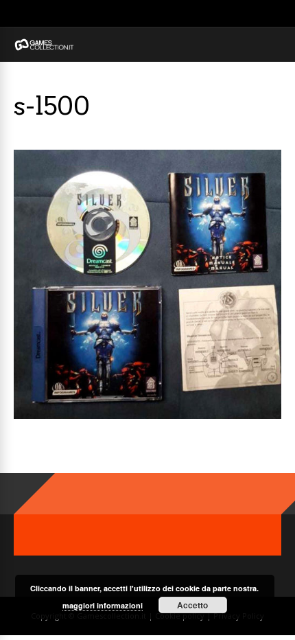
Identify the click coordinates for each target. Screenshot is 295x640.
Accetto (192, 605)
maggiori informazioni (102, 605)
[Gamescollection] (44, 48)
